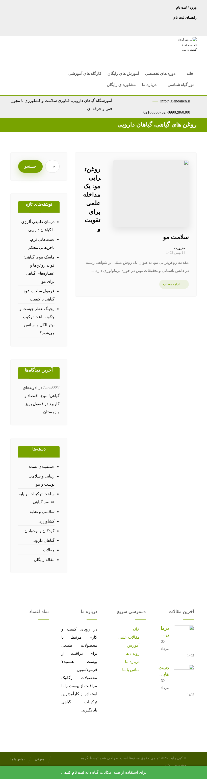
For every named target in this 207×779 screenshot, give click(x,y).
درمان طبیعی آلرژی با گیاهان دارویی (38, 226)
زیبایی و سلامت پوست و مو (42, 480)
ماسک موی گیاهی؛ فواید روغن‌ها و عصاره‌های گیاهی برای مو (39, 269)
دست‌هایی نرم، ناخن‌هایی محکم (41, 243)
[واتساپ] (98, 7)
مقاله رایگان (44, 559)
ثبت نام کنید (74, 772)
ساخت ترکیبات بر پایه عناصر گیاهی (37, 498)
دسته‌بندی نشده (42, 466)
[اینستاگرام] (108, 7)
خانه (136, 629)
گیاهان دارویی (43, 540)
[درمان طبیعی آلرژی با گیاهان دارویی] (184, 635)
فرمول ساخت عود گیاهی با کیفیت (39, 295)
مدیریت (179, 248)
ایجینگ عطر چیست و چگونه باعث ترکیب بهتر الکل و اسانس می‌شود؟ (37, 321)
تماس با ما (131, 669)
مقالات (49, 550)
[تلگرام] (118, 7)
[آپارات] (88, 7)
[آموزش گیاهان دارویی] (186, 47)
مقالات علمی (129, 637)
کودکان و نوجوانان (39, 531)
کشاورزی (46, 521)
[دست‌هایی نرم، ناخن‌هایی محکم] (184, 675)
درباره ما (132, 661)
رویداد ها (132, 653)
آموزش (133, 645)
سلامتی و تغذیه (42, 511)
